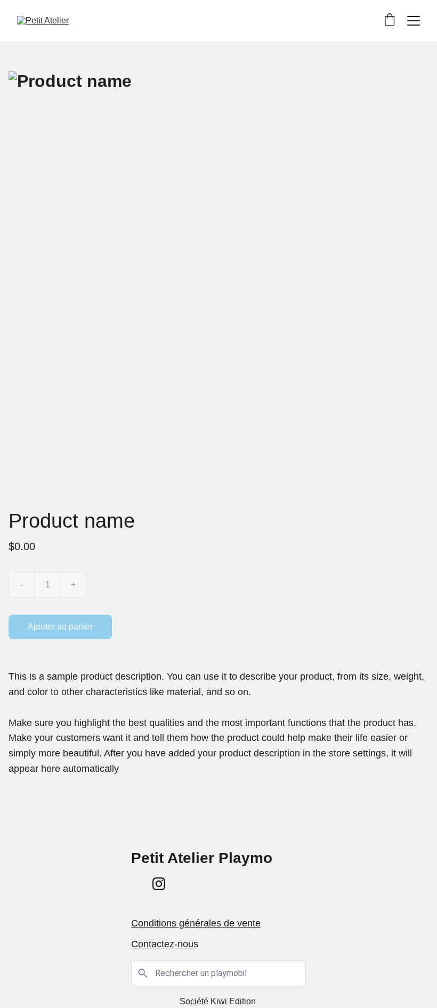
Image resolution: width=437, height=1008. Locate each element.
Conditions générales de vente (196, 923)
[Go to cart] (389, 21)
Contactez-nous (164, 944)
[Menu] (413, 21)
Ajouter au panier (60, 626)
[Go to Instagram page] (158, 883)
